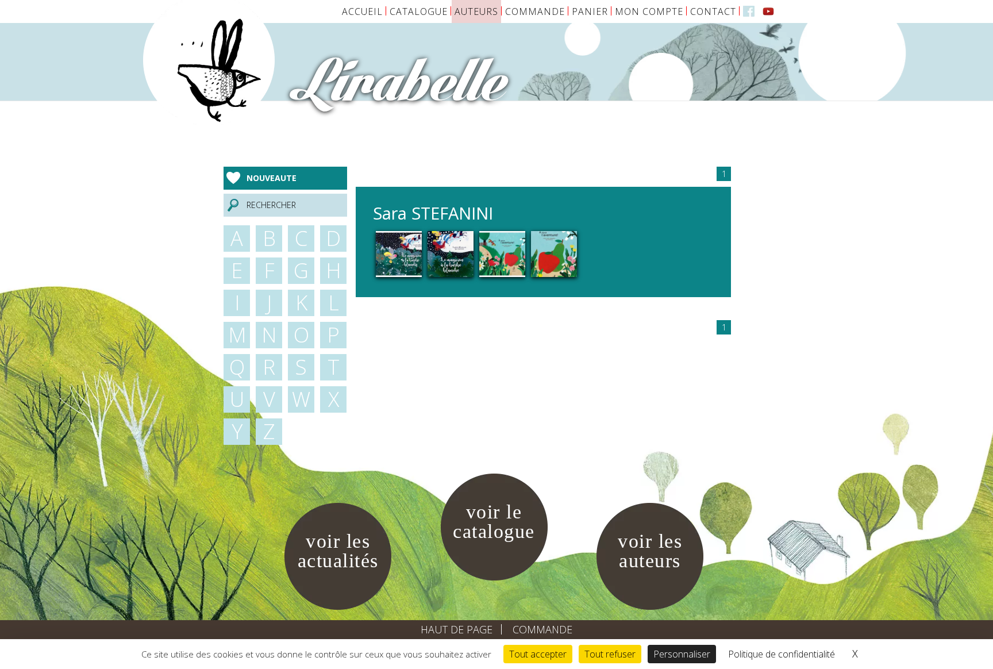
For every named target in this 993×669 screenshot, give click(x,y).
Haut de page (456, 629)
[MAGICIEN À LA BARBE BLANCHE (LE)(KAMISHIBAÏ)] (399, 253)
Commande (535, 11)
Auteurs (476, 11)
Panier (590, 11)
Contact (713, 11)
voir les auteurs (650, 550)
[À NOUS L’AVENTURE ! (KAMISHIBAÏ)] (502, 253)
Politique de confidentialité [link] (781, 654)
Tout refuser (610, 654)
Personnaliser (681, 654)
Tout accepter (538, 654)
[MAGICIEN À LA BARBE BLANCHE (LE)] (450, 253)
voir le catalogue (494, 521)
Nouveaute (272, 177)
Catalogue (419, 11)
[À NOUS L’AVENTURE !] (554, 253)
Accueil (362, 11)
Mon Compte (649, 11)
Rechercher (271, 204)
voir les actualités (338, 550)
